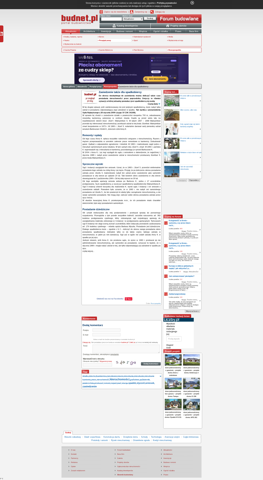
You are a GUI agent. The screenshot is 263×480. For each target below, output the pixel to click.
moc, (94, 379)
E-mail (85, 335)
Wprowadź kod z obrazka (93, 359)
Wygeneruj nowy (106, 361)
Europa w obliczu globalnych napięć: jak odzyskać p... (181, 267)
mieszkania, (129, 376)
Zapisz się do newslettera (115, 12)
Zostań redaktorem (78, 470)
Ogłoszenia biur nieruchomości (128, 466)
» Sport (135, 40)
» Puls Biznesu (137, 50)
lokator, (114, 376)
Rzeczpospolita (110, 86)
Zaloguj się (160, 12)
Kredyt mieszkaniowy (162, 440)
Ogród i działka (169, 470)
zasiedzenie (89, 386)
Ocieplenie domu (130, 437)
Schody (144, 437)
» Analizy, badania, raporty (72, 37)
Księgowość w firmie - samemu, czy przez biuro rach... (179, 223)
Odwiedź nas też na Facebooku (110, 299)
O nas (73, 450)
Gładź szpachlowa (92, 437)
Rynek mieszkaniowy (120, 440)
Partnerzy (74, 458)
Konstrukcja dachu (111, 437)
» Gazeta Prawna (69, 50)
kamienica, (101, 376)
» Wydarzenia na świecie (72, 44)
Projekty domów (123, 462)
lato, (109, 376)
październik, (145, 380)
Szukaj (68, 433)
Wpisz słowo (105, 16)
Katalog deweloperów (125, 470)
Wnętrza (166, 466)
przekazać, (99, 383)
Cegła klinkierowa (190, 437)
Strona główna (69, 86)
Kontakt (74, 454)
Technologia (156, 437)
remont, (107, 383)
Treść (85, 346)
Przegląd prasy (96, 86)
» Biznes (101, 37)
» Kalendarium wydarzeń (141, 37)
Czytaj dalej (153, 104)
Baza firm (120, 454)
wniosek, (150, 383)
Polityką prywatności (167, 3)
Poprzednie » (194, 180)
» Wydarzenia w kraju (175, 40)
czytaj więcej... (88, 251)
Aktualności (82, 86)
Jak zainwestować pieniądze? (181, 276)
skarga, (125, 383)
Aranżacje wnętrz (172, 437)
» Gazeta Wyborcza (105, 50)
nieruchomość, (103, 380)
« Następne (181, 180)
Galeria (120, 458)
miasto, (120, 376)
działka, (85, 376)
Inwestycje (167, 458)
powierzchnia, (88, 383)
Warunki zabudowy (72, 437)
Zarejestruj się (141, 12)
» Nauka (66, 40)
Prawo (165, 475)
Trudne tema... (192, 231)
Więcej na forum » (192, 311)
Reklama (74, 462)
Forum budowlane (123, 450)
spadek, (132, 383)
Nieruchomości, (120, 379)
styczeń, (141, 383)
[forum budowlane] (179, 18)
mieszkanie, (139, 376)
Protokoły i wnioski (99, 440)
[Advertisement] (121, 311)
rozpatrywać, (116, 383)
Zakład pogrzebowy (177, 294)
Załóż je (132, 342)
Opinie (73, 466)
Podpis (86, 330)
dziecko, (92, 376)
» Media (170, 37)
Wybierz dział (127, 16)
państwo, (135, 379)
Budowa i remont (169, 462)
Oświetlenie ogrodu (141, 440)
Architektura (167, 454)
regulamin (114, 354)
